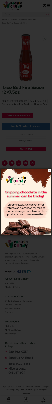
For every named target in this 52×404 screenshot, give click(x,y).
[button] (49, 170)
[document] (26, 202)
